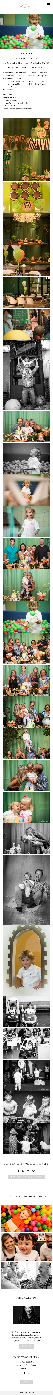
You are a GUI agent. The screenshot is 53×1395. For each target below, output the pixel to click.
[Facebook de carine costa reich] (24, 1373)
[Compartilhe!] (26, 146)
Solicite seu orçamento (26, 1177)
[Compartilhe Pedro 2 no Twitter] (28, 1171)
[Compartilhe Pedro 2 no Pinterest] (33, 1171)
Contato (26, 1382)
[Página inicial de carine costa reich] (26, 7)
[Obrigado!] (19, 146)
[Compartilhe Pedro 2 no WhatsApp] (23, 1171)
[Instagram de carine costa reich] (28, 1373)
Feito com (26, 1393)
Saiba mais (26, 1346)
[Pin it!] (34, 146)
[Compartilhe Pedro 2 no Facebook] (19, 1171)
